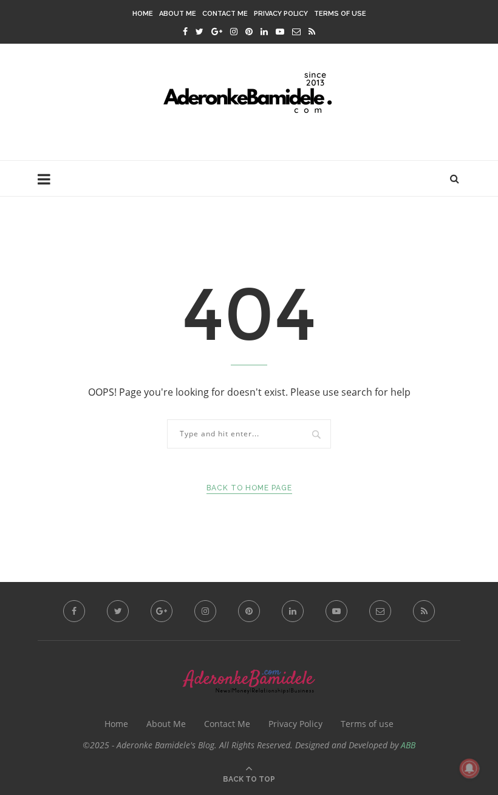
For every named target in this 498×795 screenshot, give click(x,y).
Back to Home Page (249, 488)
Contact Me (225, 14)
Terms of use (340, 14)
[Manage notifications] (469, 768)
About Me (177, 14)
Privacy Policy (281, 14)
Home (142, 14)
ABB (408, 745)
